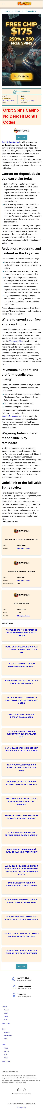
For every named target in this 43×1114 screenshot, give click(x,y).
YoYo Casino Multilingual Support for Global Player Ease (21, 734)
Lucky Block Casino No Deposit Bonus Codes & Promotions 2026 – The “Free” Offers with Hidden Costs (21, 870)
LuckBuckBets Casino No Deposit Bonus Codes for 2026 (22, 884)
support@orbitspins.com (12, 416)
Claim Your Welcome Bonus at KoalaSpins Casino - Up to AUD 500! (21, 649)
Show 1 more (6, 1023)
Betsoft (6, 1010)
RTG (5, 1019)
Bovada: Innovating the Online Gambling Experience (21, 682)
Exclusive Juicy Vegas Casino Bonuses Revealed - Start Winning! (21, 801)
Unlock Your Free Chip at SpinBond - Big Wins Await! (21, 665)
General (7, 1032)
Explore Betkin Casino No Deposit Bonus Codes (21, 715)
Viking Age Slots (16, 341)
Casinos (4, 1006)
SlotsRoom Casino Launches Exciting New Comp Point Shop (22, 951)
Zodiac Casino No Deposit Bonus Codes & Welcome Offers (21, 934)
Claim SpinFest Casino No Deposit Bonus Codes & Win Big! (21, 833)
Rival (6, 1013)
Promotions (8, 1035)
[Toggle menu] (4, 4)
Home (7, 11)
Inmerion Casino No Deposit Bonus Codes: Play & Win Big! (21, 783)
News (17, 11)
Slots (6, 1039)
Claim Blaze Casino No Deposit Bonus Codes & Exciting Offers (21, 749)
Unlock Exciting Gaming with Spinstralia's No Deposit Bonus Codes (21, 700)
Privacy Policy (21, 1107)
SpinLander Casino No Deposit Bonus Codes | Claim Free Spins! (21, 918)
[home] (24, 6)
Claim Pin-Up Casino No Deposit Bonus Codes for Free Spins (21, 901)
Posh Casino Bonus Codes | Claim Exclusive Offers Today (22, 850)
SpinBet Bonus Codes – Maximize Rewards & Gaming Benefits (21, 816)
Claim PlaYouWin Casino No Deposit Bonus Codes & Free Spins (21, 768)
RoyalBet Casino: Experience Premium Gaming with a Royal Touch (21, 633)
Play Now (21, 137)
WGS (6, 1016)
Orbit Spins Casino (10, 142)
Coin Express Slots (25, 101)
